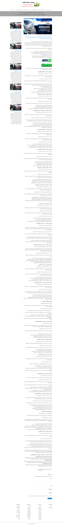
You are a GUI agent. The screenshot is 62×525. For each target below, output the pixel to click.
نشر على (45, 35)
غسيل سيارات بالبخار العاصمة (29, 36)
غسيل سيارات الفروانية (26, 9)
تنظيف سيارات (38, 35)
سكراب (13, 9)
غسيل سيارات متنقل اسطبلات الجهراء (46, 54)
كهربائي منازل (39, 512)
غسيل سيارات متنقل (35, 37)
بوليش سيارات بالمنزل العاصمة (47, 36)
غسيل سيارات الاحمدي (34, 9)
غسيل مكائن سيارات (42, 38)
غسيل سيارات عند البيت (39, 37)
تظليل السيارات (28, 515)
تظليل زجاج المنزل (18, 515)
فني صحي (40, 510)
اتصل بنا (51, 506)
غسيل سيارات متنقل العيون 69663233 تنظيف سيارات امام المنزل (16, 91)
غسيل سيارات (34, 36)
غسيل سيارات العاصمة (49, 9)
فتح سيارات (40, 515)
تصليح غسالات (18, 506)
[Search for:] (15, 19)
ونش (19, 513)
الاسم (51, 485)
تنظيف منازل (29, 506)
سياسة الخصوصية (50, 507)
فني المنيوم (18, 510)
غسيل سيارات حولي (41, 9)
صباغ (19, 514)
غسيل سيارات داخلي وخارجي (45, 37)
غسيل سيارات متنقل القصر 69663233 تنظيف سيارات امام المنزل (16, 71)
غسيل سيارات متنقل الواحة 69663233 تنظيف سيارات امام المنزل (16, 30)
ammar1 (49, 35)
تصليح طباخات (28, 514)
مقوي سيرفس (39, 511)
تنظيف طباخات (28, 513)
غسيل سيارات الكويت (47, 162)
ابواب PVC (40, 519)
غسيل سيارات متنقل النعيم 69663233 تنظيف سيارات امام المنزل (16, 50)
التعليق (51, 478)
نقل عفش (40, 514)
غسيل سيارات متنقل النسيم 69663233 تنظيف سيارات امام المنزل (16, 111)
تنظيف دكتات (29, 512)
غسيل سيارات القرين (19, 9)
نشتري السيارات (28, 511)
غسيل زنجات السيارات (38, 36)
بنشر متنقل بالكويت (26, 427)
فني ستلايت (40, 506)
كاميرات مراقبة (39, 513)
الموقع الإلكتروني (50, 492)
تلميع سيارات (42, 36)
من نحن (51, 508)
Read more (13, 41)
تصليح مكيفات (18, 512)
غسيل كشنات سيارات (46, 38)
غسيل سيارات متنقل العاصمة (29, 37)
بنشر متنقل (47, 89)
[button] (45, 9)
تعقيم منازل (29, 510)
